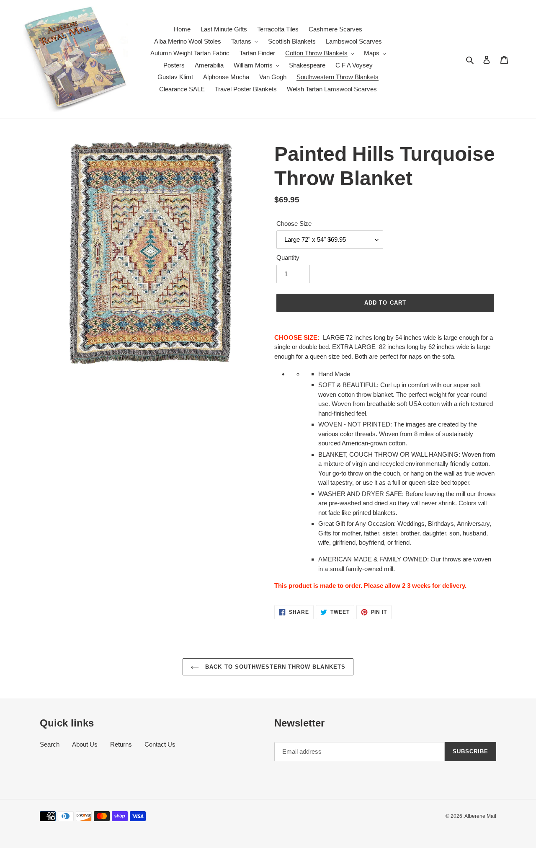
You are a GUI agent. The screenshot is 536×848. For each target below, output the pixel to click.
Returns (121, 744)
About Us (85, 744)
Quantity (287, 257)
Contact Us (159, 744)
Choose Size (294, 223)
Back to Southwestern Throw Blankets (274, 667)
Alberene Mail (480, 816)
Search (49, 744)
